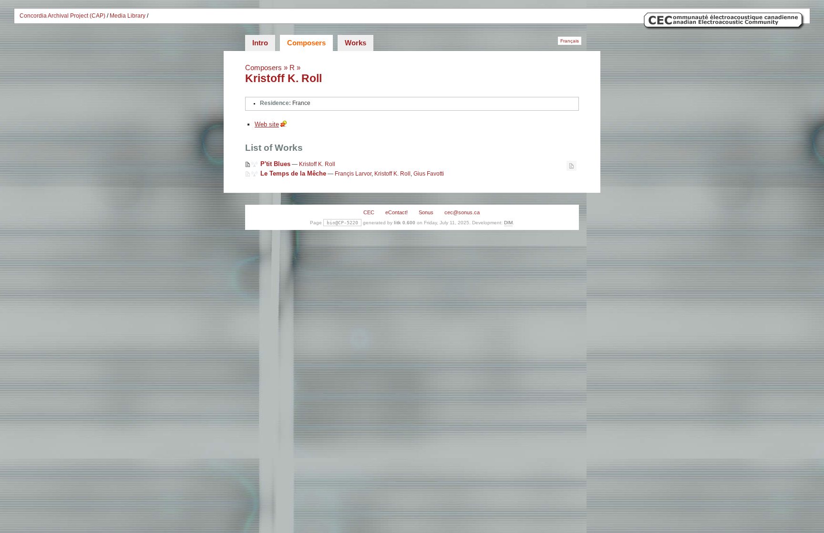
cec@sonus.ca (462, 212)
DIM (508, 222)
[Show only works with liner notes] (571, 166)
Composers (306, 43)
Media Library (127, 16)
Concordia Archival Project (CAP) (62, 16)
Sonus (426, 212)
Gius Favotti (428, 174)
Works (355, 43)
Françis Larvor (353, 174)
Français (569, 40)
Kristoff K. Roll (283, 78)
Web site (267, 124)
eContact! (396, 212)
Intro (260, 43)
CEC (368, 212)
